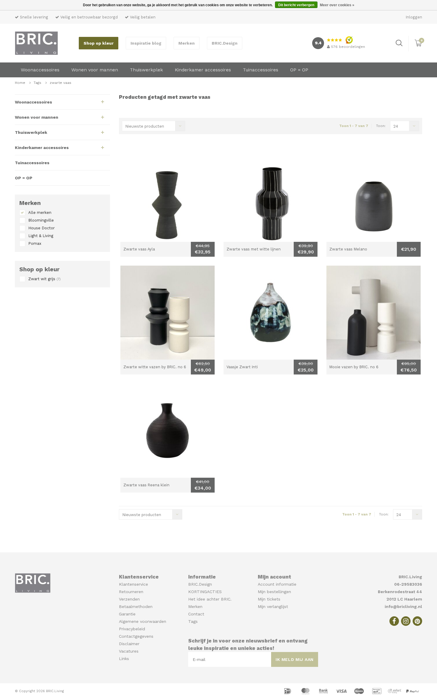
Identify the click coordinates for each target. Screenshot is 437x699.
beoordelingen (348, 47)
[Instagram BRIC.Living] (406, 621)
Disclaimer (129, 643)
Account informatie (277, 584)
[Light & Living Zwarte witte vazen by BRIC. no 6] (167, 313)
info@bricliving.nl (403, 606)
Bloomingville (41, 220)
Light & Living (40, 235)
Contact (196, 614)
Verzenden (129, 599)
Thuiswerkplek (146, 70)
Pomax (34, 243)
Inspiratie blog (146, 43)
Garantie (127, 614)
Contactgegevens (136, 636)
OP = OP (299, 70)
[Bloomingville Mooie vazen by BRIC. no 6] (373, 313)
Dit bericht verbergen (296, 5)
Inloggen (414, 17)
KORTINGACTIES (205, 591)
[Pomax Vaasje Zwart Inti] (271, 313)
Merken (186, 43)
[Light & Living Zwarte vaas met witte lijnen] (271, 195)
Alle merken (39, 212)
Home (20, 83)
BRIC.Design (225, 43)
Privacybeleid (132, 628)
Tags (37, 83)
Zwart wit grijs (44, 279)
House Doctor (41, 228)
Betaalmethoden (136, 606)
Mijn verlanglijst (273, 606)
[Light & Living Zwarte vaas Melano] (373, 195)
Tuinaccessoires (260, 70)
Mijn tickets (269, 599)
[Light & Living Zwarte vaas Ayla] (167, 195)
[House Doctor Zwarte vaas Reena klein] (167, 430)
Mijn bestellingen (274, 591)
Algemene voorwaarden (142, 621)
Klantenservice (133, 584)
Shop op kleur (99, 43)
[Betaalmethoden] (288, 690)
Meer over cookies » (337, 5)
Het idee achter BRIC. (210, 599)
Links (124, 658)
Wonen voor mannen (94, 70)
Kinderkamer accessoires (203, 70)
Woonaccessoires (40, 70)
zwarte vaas (60, 83)
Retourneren (131, 591)
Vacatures (129, 651)
